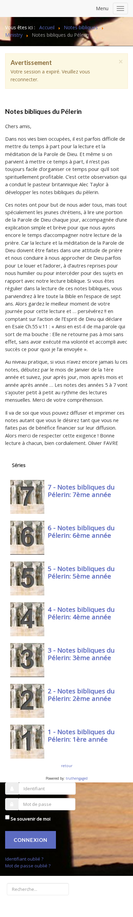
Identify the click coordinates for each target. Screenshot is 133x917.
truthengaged (77, 778)
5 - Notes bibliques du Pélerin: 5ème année (81, 572)
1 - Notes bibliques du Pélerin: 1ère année (81, 735)
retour (66, 765)
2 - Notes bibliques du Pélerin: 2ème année (81, 695)
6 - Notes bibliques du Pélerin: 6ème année (81, 531)
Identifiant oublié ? (24, 859)
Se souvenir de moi (30, 819)
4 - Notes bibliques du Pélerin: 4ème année (81, 613)
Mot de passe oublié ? (27, 866)
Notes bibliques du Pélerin (43, 111)
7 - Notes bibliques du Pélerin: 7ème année (81, 491)
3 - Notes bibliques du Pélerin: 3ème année (81, 654)
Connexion (30, 840)
